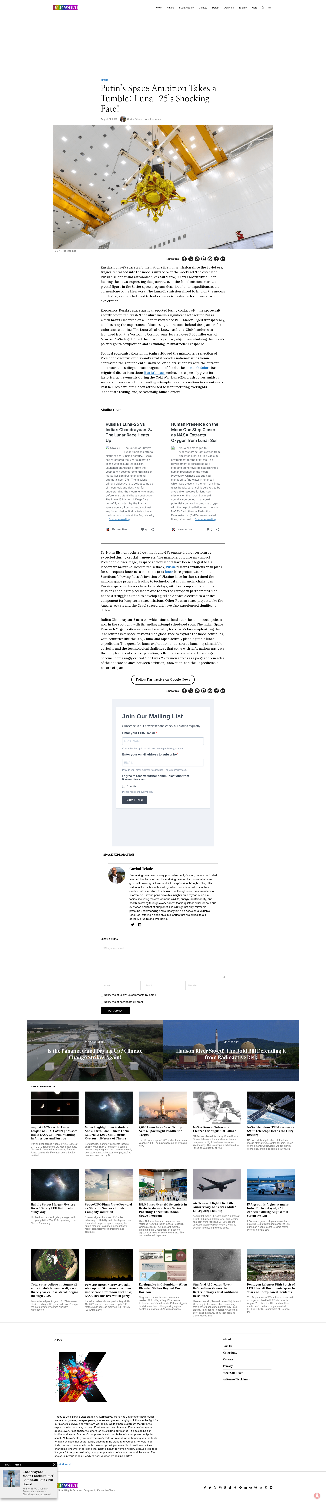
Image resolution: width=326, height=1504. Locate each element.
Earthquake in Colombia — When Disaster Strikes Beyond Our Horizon (163, 1288)
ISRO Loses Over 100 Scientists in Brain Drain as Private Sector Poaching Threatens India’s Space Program (163, 1210)
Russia (171, 567)
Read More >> (63, 1464)
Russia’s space (154, 373)
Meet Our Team (233, 1373)
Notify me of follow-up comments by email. (130, 995)
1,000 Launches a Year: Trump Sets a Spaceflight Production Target (160, 1131)
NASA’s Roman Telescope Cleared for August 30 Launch (214, 1129)
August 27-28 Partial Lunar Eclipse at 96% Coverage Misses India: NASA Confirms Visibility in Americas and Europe (54, 1132)
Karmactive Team (106, 1490)
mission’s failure (198, 368)
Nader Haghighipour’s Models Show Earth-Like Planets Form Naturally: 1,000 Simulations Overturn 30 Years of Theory (107, 1132)
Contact (228, 1359)
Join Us (227, 1346)
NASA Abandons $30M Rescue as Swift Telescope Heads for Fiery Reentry (270, 1131)
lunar (169, 572)
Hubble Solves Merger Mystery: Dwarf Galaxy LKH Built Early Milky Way (53, 1208)
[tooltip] (184, 258)
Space (104, 79)
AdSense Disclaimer (236, 1379)
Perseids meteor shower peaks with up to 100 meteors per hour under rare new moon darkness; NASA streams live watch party (108, 1290)
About (227, 1339)
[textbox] (107, 1436)
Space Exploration (118, 855)
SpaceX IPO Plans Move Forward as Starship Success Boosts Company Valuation (108, 1208)
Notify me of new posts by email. (124, 1002)
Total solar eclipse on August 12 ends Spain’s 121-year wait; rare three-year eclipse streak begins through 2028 (54, 1290)
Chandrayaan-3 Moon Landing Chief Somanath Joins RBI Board (38, 1478)
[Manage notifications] (317, 1496)
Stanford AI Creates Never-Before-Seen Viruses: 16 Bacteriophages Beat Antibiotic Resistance (215, 1290)
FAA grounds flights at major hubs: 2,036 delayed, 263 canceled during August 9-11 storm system (268, 1210)
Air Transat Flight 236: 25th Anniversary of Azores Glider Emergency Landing (214, 1206)
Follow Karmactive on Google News (163, 679)
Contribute (230, 1353)
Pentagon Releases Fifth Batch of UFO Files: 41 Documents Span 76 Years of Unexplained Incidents (271, 1288)
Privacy (228, 1366)
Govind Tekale (134, 119)
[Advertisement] (163, 43)
